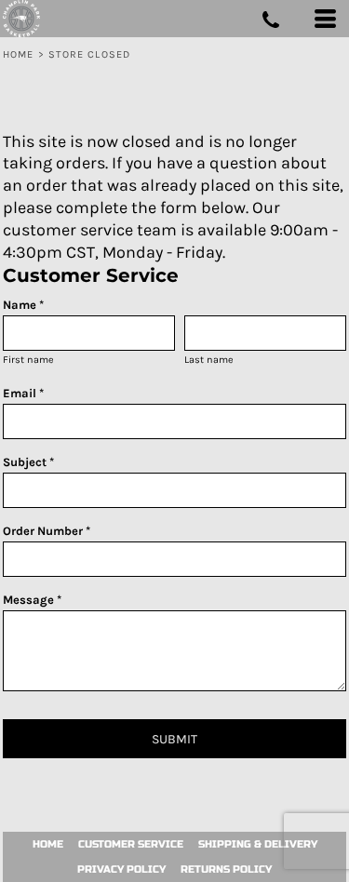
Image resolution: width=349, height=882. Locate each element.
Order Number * (46, 531)
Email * (23, 393)
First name (28, 360)
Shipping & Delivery (257, 844)
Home (18, 54)
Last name (209, 360)
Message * (32, 600)
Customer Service (130, 844)
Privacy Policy (121, 869)
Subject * (28, 462)
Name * (23, 305)
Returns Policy (226, 869)
